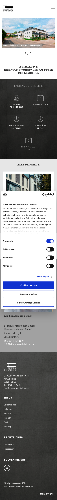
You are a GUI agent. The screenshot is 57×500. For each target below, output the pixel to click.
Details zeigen (42, 277)
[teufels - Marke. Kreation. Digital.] (46, 494)
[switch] (50, 249)
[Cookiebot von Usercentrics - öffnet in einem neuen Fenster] (42, 195)
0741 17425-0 (16, 340)
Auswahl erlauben (28, 294)
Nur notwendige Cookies (28, 303)
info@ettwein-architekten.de (19, 344)
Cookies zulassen (28, 285)
